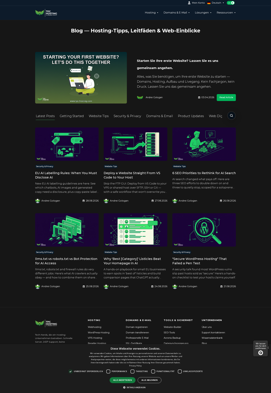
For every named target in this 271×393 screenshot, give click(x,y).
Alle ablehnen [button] (149, 380)
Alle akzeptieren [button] (122, 380)
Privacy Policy (135, 365)
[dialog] (135, 368)
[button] (135, 387)
